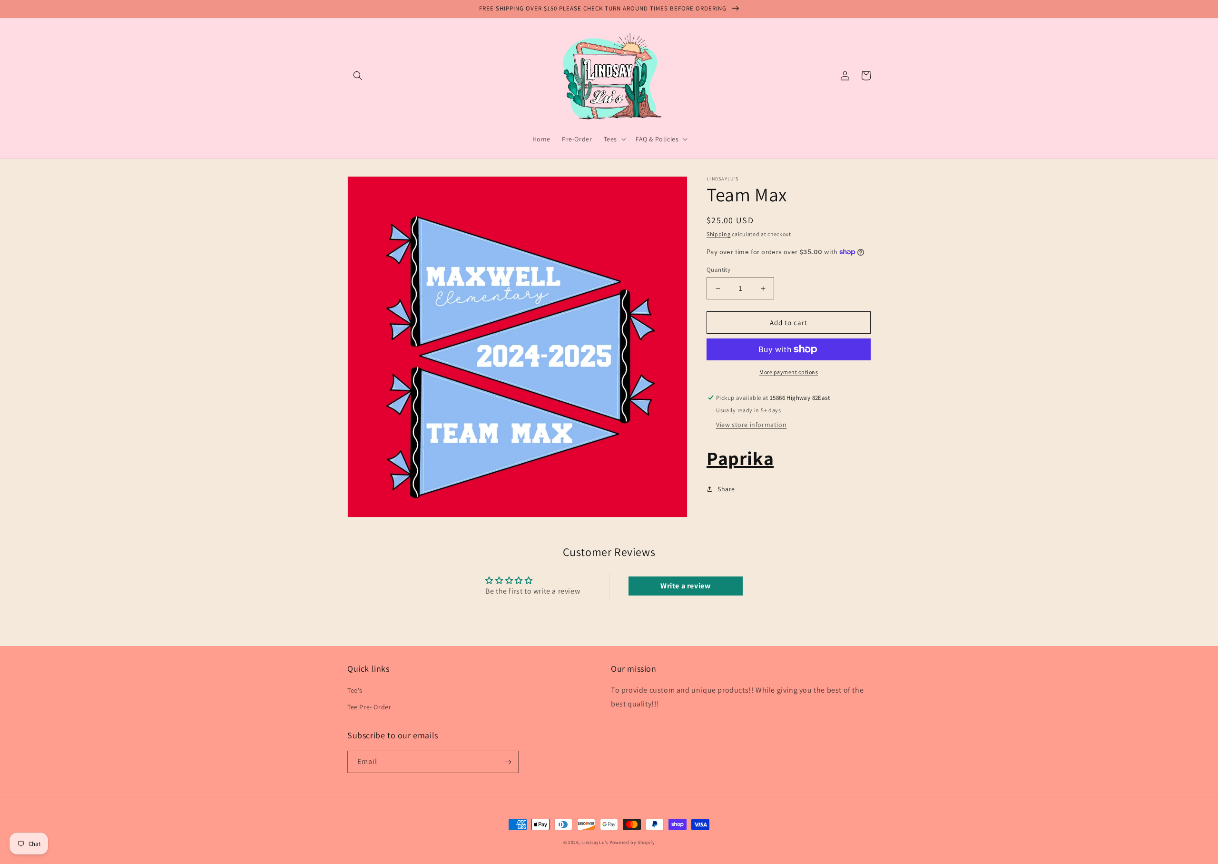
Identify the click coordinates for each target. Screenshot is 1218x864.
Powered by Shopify (632, 842)
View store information (751, 424)
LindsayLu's (594, 842)
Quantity (718, 270)
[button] (357, 75)
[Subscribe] (507, 762)
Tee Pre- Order (369, 707)
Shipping (719, 234)
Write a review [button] (685, 586)
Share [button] (726, 489)
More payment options (788, 372)
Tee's (355, 690)
